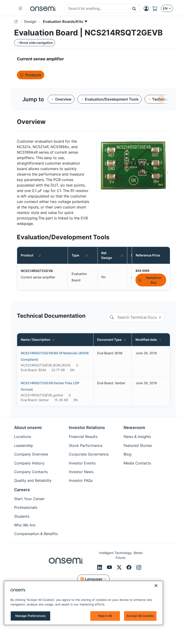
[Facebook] (130, 567)
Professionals (25, 507)
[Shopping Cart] (156, 8)
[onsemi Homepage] (43, 8)
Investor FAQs (81, 480)
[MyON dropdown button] (147, 8)
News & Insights (137, 436)
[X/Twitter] (120, 567)
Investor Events (82, 463)
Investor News (81, 471)
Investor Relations (87, 427)
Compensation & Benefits (36, 533)
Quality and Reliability (33, 480)
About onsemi (28, 427)
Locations (22, 436)
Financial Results (83, 436)
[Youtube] (110, 567)
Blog (127, 454)
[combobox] (96, 8)
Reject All (105, 616)
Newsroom (134, 427)
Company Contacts (31, 471)
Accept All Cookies (140, 616)
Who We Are (24, 525)
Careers (22, 489)
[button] (134, 8)
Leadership (23, 445)
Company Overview (31, 454)
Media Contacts (137, 463)
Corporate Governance (89, 454)
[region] (83, 603)
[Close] (156, 586)
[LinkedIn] (100, 567)
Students (21, 516)
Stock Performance (85, 445)
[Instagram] (138, 567)
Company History (29, 463)
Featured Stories (138, 445)
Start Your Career (29, 498)
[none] (161, 99)
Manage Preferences (30, 616)
